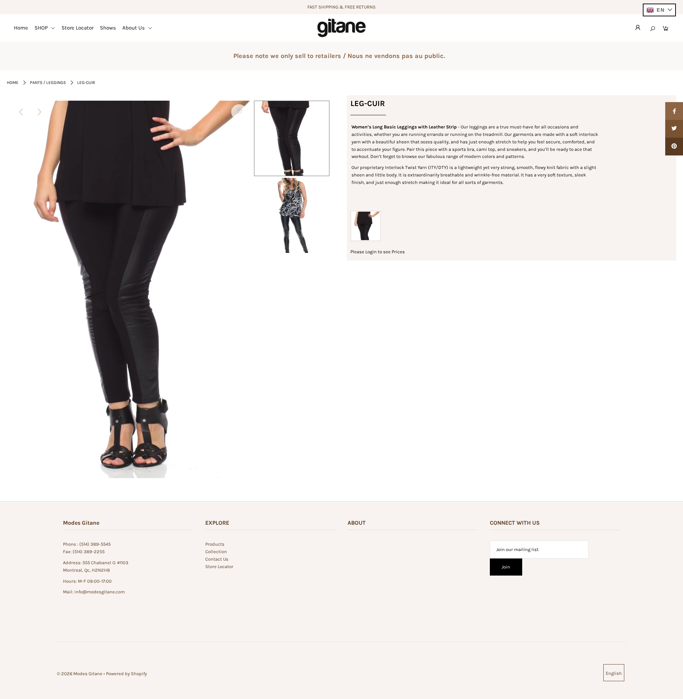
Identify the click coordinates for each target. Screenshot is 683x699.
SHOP (42, 28)
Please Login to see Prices (377, 251)
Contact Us (216, 559)
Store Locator (78, 28)
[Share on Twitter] (674, 129)
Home (21, 28)
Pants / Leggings (48, 82)
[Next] (39, 112)
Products (214, 544)
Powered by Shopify (126, 673)
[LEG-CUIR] (239, 112)
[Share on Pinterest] (674, 146)
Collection (216, 551)
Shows (108, 28)
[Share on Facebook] (674, 111)
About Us (134, 28)
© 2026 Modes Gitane (79, 673)
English (614, 673)
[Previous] (22, 112)
